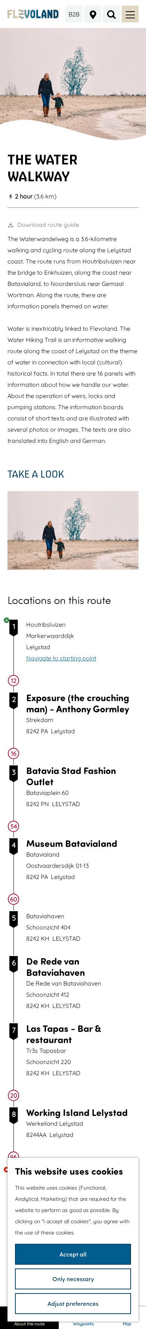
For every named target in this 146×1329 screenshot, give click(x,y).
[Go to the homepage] (33, 14)
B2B (74, 14)
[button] (51, 577)
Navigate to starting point (61, 658)
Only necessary (73, 1279)
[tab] (73, 137)
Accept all (73, 1254)
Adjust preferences (73, 1303)
